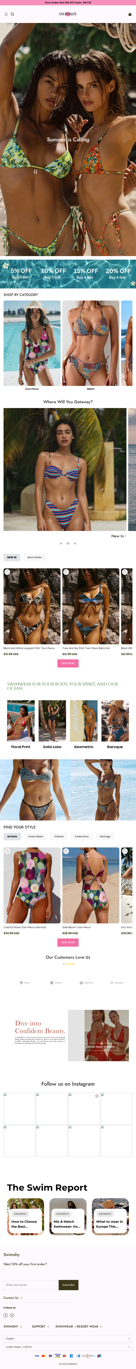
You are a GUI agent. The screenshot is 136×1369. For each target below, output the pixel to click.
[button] (6, 14)
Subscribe (69, 1285)
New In (117, 536)
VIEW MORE (68, 663)
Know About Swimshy (101, 1046)
